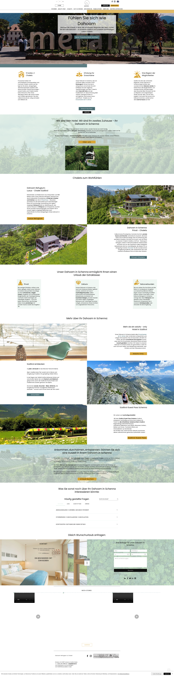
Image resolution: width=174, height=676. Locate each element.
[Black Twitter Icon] (130, 578)
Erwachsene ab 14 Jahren (83, 99)
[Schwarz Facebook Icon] (112, 1)
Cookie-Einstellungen (157, 674)
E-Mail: (40, 553)
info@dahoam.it (45, 553)
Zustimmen (167, 674)
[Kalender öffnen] (128, 554)
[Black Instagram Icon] (135, 578)
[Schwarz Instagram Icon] (115, 1)
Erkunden (130, 248)
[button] (107, 168)
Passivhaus (45, 200)
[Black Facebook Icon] (127, 578)
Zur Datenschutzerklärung (123, 674)
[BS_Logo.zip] (87, 562)
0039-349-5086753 (44, 550)
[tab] (60, 504)
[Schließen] (172, 674)
